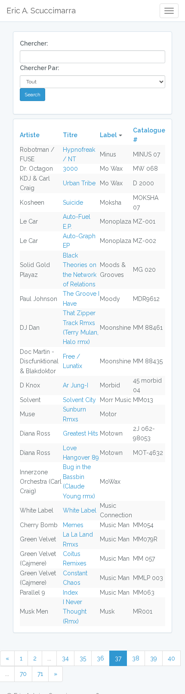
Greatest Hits (80, 433)
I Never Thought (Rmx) (74, 612)
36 (100, 658)
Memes (73, 525)
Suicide (73, 202)
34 (65, 658)
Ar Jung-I (75, 385)
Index (70, 592)
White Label (79, 510)
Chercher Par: (39, 67)
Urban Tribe (79, 183)
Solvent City (79, 399)
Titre (70, 135)
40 (171, 658)
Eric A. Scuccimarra (41, 10)
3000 (70, 168)
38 (135, 658)
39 (153, 658)
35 (83, 658)
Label (108, 135)
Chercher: (34, 43)
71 (40, 673)
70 (23, 673)
